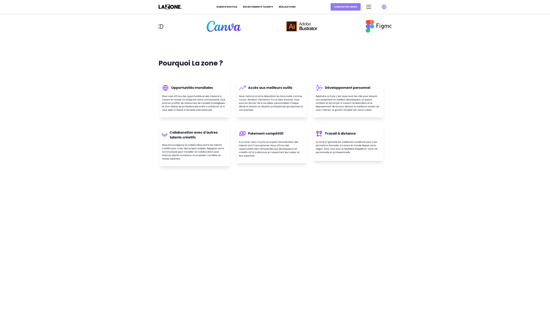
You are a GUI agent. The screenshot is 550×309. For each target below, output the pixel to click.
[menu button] (368, 6)
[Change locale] (384, 7)
